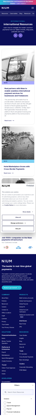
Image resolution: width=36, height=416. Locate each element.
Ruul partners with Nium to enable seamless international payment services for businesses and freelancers (18, 86)
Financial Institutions (13, 412)
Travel (9, 402)
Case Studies (23, 335)
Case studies (13, 13)
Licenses (4, 318)
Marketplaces (6, 355)
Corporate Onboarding (26, 367)
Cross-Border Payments (26, 357)
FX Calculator (23, 354)
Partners (4, 301)
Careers (4, 307)
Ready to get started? (10, 287)
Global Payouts (23, 304)
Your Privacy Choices (8, 327)
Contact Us (5, 309)
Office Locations (6, 312)
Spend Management (13, 406)
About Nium (5, 298)
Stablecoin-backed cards (26, 315)
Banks (3, 338)
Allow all (18, 217)
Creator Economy (7, 361)
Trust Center (5, 324)
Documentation (6, 381)
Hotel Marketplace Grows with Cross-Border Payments (18, 151)
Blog (21, 13)
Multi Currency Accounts (26, 298)
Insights (21, 338)
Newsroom (27, 13)
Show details (27, 212)
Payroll (9, 409)
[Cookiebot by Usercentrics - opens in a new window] (26, 186)
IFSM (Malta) (23, 370)
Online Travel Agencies (8, 368)
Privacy (4, 321)
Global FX (22, 307)
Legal (3, 315)
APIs (20, 326)
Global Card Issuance (25, 301)
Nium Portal (22, 324)
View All (21, 347)
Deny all (18, 228)
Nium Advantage (24, 360)
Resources (5, 13)
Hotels (3, 374)
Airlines (4, 371)
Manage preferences (17, 223)
